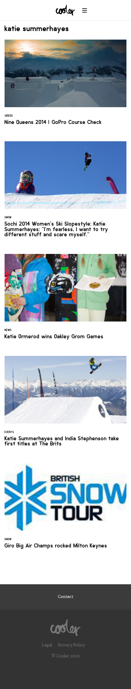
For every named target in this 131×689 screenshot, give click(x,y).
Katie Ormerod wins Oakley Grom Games (65, 300)
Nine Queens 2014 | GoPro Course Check (65, 86)
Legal (47, 645)
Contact (65, 596)
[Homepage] (65, 626)
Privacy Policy (71, 645)
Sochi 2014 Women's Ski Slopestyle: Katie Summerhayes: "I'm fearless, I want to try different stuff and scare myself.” (65, 193)
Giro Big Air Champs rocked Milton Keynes (65, 509)
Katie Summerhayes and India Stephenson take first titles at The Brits (65, 405)
